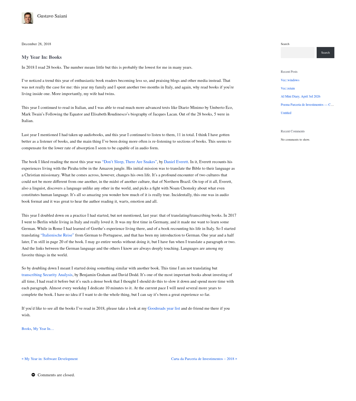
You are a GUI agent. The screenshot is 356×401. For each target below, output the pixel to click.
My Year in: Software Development (50, 358)
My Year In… (43, 328)
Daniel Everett (176, 161)
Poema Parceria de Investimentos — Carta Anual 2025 (316, 104)
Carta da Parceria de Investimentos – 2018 (203, 358)
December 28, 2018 (36, 43)
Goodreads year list (164, 308)
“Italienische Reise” (57, 235)
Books (26, 328)
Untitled (286, 113)
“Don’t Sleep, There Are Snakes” (129, 161)
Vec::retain (288, 88)
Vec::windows (290, 80)
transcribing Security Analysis (47, 274)
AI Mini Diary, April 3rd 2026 (300, 96)
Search (285, 44)
